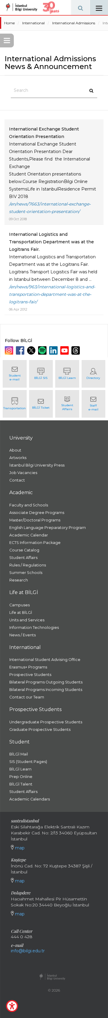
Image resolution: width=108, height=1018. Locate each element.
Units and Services (26, 620)
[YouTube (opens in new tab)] (65, 350)
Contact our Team (26, 697)
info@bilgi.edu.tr (28, 950)
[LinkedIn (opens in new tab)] (54, 350)
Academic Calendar (28, 535)
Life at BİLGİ (20, 612)
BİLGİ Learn (20, 769)
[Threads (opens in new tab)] (76, 350)
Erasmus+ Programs (28, 667)
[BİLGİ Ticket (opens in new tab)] (41, 404)
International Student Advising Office (44, 659)
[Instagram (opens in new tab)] (10, 350)
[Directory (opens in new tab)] (94, 374)
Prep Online (20, 776)
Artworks (17, 457)
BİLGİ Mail (18, 754)
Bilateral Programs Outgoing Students (45, 682)
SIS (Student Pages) (28, 761)
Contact (17, 480)
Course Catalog (24, 550)
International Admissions (73, 23)
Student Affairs (23, 557)
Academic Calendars (29, 799)
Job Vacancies (23, 472)
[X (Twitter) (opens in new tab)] (32, 350)
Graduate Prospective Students (39, 729)
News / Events (22, 635)
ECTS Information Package (35, 542)
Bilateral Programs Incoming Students (45, 689)
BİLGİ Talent (20, 784)
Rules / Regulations (27, 565)
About (15, 450)
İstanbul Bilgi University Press (36, 465)
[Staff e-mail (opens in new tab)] (94, 404)
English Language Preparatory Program (47, 527)
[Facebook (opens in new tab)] (21, 350)
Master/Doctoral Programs (34, 520)
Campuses (19, 605)
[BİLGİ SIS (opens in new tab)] (41, 374)
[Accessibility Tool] (12, 1006)
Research (18, 580)
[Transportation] (15, 404)
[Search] (80, 7)
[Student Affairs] (67, 404)
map (19, 848)
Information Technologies (34, 627)
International (33, 23)
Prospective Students (30, 674)
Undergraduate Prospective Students (45, 722)
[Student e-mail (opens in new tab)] (15, 374)
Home (9, 23)
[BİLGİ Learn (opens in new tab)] (67, 374)
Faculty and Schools (28, 505)
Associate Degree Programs (36, 512)
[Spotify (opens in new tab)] (43, 350)
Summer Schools (25, 572)
